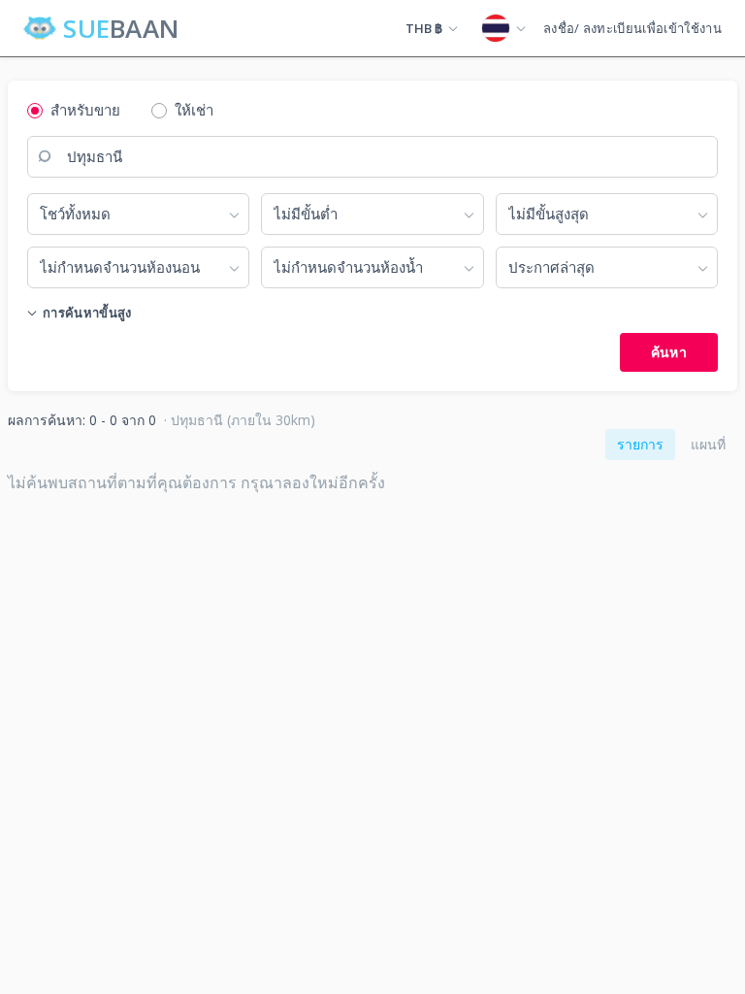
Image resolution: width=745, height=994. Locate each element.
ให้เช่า (194, 109)
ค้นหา (669, 352)
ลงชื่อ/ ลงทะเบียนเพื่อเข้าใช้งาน (632, 28)
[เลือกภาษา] (503, 28)
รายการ (640, 444)
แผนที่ (708, 444)
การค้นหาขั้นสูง (87, 312)
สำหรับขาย (85, 109)
